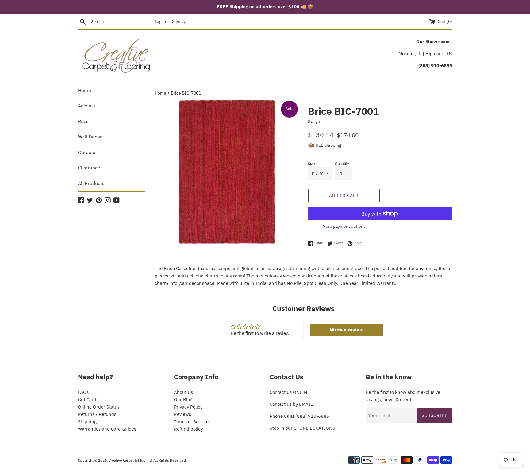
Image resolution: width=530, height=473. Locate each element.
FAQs (83, 392)
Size (311, 163)
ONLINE (301, 392)
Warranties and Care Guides (107, 429)
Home (84, 90)
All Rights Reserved (169, 460)
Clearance (111, 168)
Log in (160, 21)
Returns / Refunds (97, 414)
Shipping (87, 422)
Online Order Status (99, 407)
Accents (111, 106)
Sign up (179, 21)
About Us (183, 392)
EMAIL (306, 404)
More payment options (344, 226)
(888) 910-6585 (312, 416)
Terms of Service (191, 422)
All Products (91, 183)
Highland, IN (438, 53)
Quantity (342, 163)
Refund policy (188, 429)
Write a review (346, 330)
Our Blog (183, 399)
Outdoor (111, 152)
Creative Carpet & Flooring (130, 460)
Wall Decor (111, 137)
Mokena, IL (409, 53)
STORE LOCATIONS (314, 428)
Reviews (182, 414)
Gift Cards (88, 399)
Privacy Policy (188, 407)
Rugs (111, 121)
